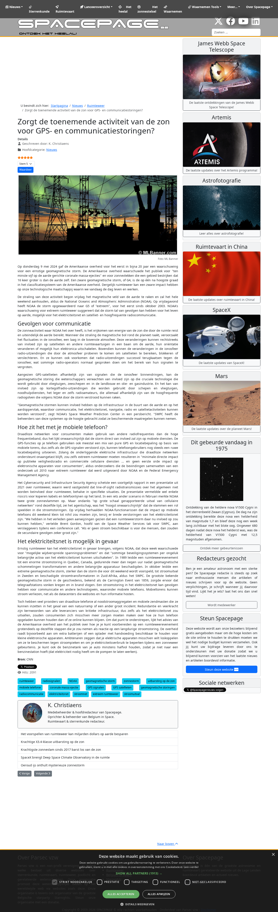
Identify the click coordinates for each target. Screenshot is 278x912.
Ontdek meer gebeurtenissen (221, 548)
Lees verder (191, 867)
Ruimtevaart (65, 11)
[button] (139, 873)
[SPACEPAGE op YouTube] (243, 23)
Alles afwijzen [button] (159, 894)
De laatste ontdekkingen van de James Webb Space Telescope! (221, 104)
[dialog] (139, 881)
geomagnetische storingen (158, 687)
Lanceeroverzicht (96, 7)
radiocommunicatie (31, 694)
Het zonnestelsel (147, 9)
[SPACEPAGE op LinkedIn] (256, 23)
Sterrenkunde (39, 11)
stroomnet (80, 694)
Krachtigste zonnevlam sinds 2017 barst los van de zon (61, 749)
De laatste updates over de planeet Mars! (222, 429)
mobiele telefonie (30, 687)
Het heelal (125, 9)
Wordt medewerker (222, 605)
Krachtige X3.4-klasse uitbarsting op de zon (52, 742)
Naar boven (166, 844)
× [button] (273, 854)
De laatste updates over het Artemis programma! (221, 170)
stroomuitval (132, 694)
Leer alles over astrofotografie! (221, 233)
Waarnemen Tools (205, 7)
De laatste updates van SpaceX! (221, 363)
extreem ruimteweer (105, 694)
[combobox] (236, 32)
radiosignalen (51, 681)
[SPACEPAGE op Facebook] (230, 23)
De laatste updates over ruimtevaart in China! (221, 300)
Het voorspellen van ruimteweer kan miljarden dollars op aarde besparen (74, 734)
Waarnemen (173, 11)
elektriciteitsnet (58, 694)
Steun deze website (219, 669)
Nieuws (14, 7)
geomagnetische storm (100, 681)
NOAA (73, 681)
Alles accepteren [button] (121, 894)
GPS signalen (96, 687)
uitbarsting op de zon (161, 681)
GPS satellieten (122, 687)
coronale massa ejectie (64, 687)
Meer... (232, 7)
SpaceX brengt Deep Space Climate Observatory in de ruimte (65, 757)
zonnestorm (131, 681)
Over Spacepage (258, 7)
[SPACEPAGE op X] (218, 23)
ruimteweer (26, 681)
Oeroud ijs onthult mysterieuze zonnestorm (52, 765)
